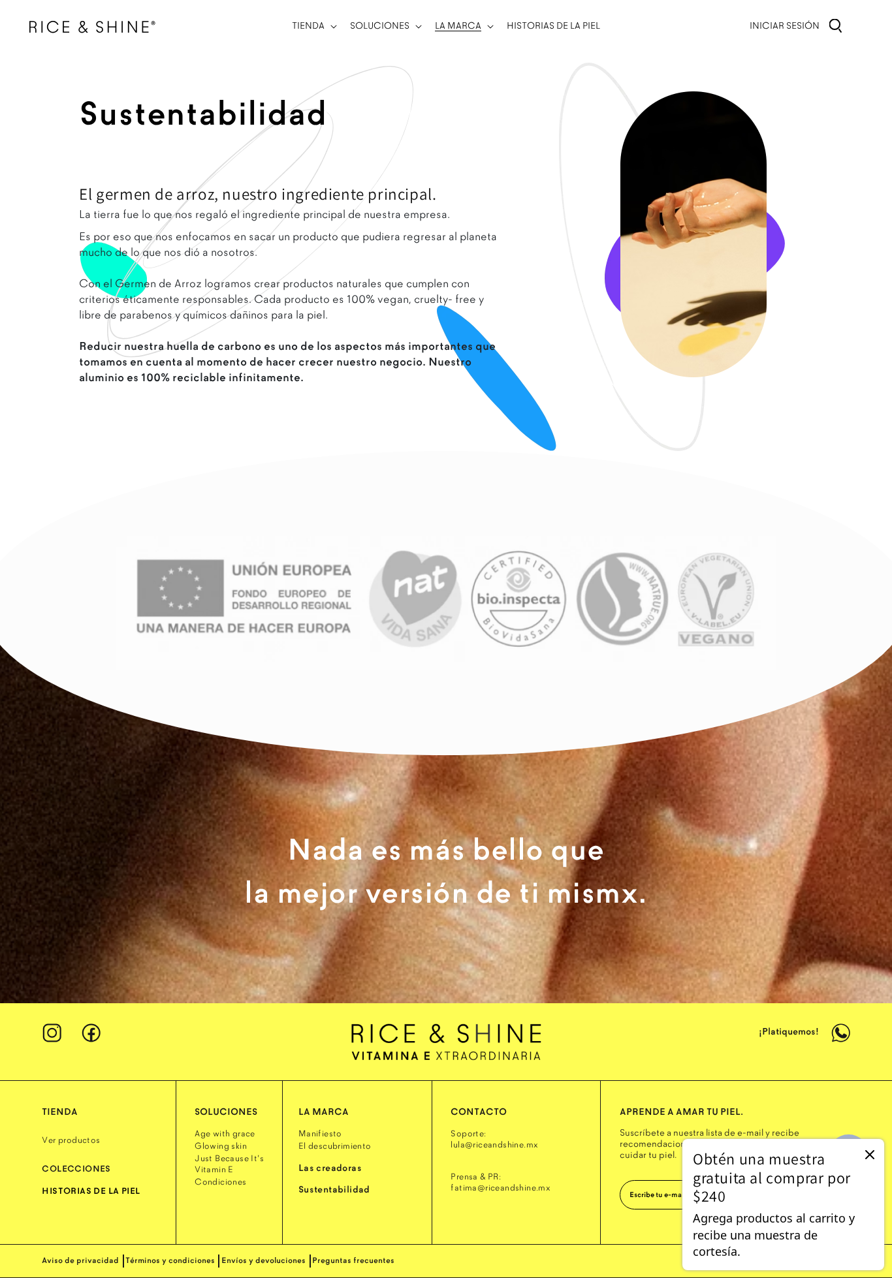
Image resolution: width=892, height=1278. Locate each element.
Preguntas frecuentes (353, 1261)
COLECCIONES (76, 1169)
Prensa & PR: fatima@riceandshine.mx (500, 1182)
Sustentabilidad (334, 1189)
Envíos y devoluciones (263, 1261)
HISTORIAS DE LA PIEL (91, 1191)
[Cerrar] (869, 1154)
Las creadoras (330, 1168)
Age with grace (225, 1134)
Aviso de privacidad (80, 1261)
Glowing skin (221, 1146)
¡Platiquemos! (790, 1031)
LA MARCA (323, 1111)
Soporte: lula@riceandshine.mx (494, 1139)
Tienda (60, 1111)
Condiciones (220, 1182)
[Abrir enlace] (446, 1041)
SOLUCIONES (226, 1111)
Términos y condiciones (170, 1261)
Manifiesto (320, 1134)
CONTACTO (479, 1111)
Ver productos (71, 1140)
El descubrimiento (335, 1146)
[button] (313, 26)
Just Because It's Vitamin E (229, 1164)
